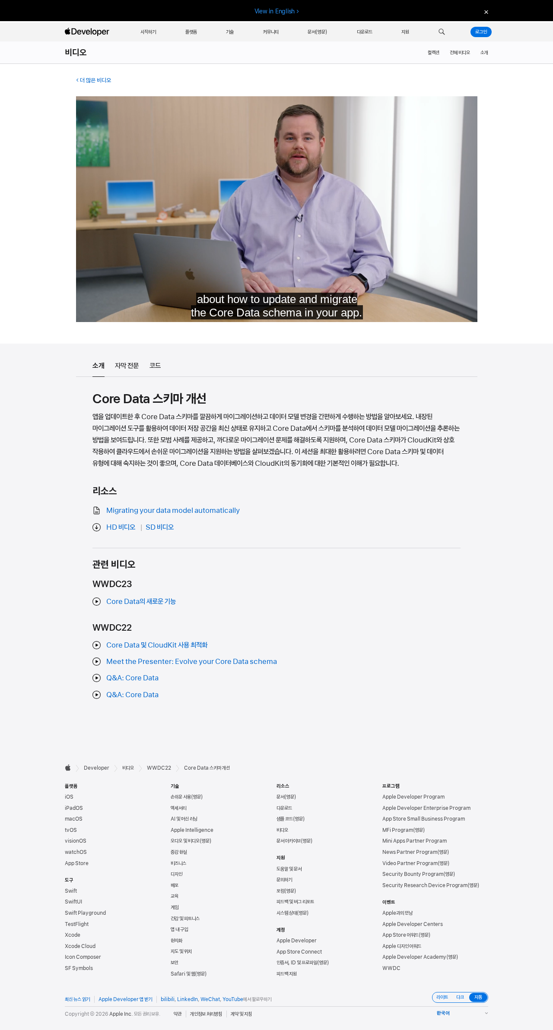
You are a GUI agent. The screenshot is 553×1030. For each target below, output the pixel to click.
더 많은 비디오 (95, 80)
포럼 (280, 891)
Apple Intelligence (192, 830)
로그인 (481, 32)
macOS (74, 819)
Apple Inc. (121, 1014)
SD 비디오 (160, 527)
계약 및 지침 (241, 1014)
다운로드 (284, 808)
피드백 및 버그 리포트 (295, 902)
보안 (174, 963)
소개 (484, 53)
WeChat (210, 999)
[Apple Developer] (88, 31)
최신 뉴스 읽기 (77, 999)
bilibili (168, 999)
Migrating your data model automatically (173, 510)
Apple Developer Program (413, 797)
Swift (71, 891)
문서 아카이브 (288, 841)
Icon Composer (83, 957)
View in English (274, 11)
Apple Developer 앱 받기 (125, 999)
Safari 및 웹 (183, 974)
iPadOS (74, 808)
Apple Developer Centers (412, 924)
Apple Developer (296, 941)
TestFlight (77, 924)
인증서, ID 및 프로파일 (296, 963)
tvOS (71, 830)
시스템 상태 (286, 913)
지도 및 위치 (181, 951)
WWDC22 (159, 768)
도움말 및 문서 (289, 869)
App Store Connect (299, 952)
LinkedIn (187, 999)
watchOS (76, 852)
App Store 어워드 (400, 935)
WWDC (391, 968)
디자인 (176, 874)
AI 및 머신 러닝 (184, 819)
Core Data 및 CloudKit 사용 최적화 (156, 645)
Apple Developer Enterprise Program (426, 808)
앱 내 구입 (179, 929)
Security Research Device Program (424, 885)
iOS (69, 797)
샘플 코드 (284, 819)
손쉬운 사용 (181, 797)
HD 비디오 (120, 527)
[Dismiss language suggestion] (485, 11)
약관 (177, 1014)
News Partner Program (409, 852)
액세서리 (178, 808)
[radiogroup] (460, 997)
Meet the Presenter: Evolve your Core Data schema (191, 661)
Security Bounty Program (412, 874)
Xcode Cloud (80, 946)
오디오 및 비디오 (185, 841)
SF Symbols (79, 968)
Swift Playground (85, 913)
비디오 (76, 52)
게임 (174, 907)
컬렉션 (433, 53)
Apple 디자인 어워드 (401, 946)
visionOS (75, 841)
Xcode (72, 935)
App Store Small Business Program (423, 819)
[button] (441, 31)
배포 (174, 885)
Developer (96, 768)
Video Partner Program (410, 863)
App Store (77, 863)
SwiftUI (73, 902)
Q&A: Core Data (132, 677)
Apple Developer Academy (414, 957)
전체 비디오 (460, 53)
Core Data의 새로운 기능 (141, 601)
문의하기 (284, 880)
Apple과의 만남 (397, 913)
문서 (280, 797)
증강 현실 (179, 852)
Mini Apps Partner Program (414, 841)
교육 (174, 896)
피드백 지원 (286, 974)
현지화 (176, 941)
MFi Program (397, 830)
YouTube (232, 999)
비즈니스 (178, 863)
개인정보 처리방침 (206, 1014)
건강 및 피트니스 (185, 919)
